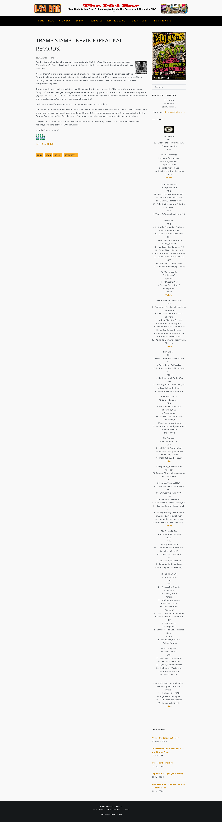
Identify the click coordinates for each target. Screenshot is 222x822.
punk (39, 155)
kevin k (58, 155)
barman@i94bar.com (175, 112)
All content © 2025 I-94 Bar (111, 806)
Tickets (168, 178)
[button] (81, 21)
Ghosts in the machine (162, 763)
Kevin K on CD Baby (45, 144)
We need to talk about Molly (165, 738)
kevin (48, 155)
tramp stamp (71, 155)
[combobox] (169, 87)
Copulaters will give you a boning (167, 773)
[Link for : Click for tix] (169, 56)
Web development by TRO (111, 814)
